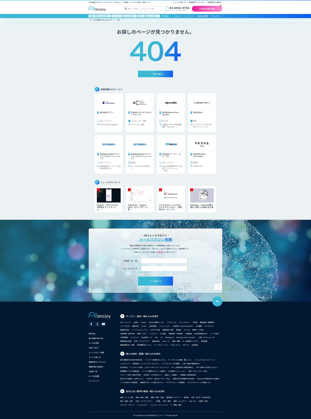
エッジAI (187, 330)
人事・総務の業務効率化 (191, 363)
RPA (156, 337)
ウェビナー (216, 16)
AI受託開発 (153, 326)
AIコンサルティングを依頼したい (199, 382)
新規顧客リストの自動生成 (129, 371)
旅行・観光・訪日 (126, 401)
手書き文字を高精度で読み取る (184, 378)
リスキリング (171, 322)
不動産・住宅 (203, 401)
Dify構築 (199, 326)
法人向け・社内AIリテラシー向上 (158, 378)
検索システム (142, 333)
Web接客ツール (146, 337)
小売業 (158, 401)
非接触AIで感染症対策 (188, 375)
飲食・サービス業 (126, 397)
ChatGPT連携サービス (156, 322)
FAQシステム (175, 345)
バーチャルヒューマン (140, 330)
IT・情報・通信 (176, 405)
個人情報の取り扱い (96, 338)
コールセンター (142, 405)
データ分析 (215, 333)
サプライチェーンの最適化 (175, 382)
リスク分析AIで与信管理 (128, 382)
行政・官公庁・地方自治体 (200, 397)
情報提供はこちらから (197, 2)
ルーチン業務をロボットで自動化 (154, 371)
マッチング (134, 337)
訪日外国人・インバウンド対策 (131, 367)
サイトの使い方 (180, 2)
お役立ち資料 (202, 16)
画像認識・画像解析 (207, 322)
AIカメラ (186, 345)
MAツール (166, 341)
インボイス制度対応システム (155, 360)
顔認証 (178, 330)
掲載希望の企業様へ (215, 2)
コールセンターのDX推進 (171, 363)
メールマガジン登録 (96, 352)
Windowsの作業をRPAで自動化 (208, 378)
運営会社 (92, 333)
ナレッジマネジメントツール (205, 360)
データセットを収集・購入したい (180, 360)
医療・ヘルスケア (179, 401)
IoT (161, 337)
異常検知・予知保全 (176, 333)
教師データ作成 (197, 330)
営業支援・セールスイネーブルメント (145, 363)
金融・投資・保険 (142, 397)
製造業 (186, 397)
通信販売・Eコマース (173, 397)
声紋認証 (204, 341)
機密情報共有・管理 (127, 345)
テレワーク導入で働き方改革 (130, 375)
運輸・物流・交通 (157, 397)
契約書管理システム (144, 345)
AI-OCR (143, 326)
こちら (159, 251)
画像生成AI (156, 341)
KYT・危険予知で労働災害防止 (182, 367)
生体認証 (195, 345)
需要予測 (135, 326)
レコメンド (153, 333)
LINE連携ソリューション (177, 371)
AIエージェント (125, 322)
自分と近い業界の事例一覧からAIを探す (145, 391)
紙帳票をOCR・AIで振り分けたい (152, 382)
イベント (190, 16)
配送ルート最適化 (171, 375)
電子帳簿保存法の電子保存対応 (131, 360)
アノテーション (164, 326)
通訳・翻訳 (176, 341)
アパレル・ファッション (159, 405)
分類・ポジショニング (207, 337)
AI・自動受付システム (190, 341)
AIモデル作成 (155, 330)
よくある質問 (94, 343)
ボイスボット (209, 326)
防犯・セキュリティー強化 (197, 371)
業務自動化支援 (125, 341)
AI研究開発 (124, 337)
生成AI (136, 322)
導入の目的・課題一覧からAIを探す (143, 354)
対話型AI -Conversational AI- (183, 326)
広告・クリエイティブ (142, 341)
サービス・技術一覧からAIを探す (142, 316)
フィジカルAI (125, 326)
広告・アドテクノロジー (144, 401)
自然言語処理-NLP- (201, 333)
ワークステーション (161, 345)
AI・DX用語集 (94, 376)
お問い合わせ (94, 348)
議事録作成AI (125, 330)
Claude (143, 322)
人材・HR (192, 401)
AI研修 (195, 322)
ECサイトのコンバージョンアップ (157, 367)
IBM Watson (169, 337)
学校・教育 (167, 401)
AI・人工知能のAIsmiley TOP (101, 20)
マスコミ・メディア (127, 405)
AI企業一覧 (93, 371)
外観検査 (189, 333)
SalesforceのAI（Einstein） (186, 337)
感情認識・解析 (168, 330)
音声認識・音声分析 (127, 333)
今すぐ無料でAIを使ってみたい (207, 367)
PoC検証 (163, 333)
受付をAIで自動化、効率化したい (132, 378)
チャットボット (184, 322)
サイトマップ (94, 381)
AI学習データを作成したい (152, 375)
